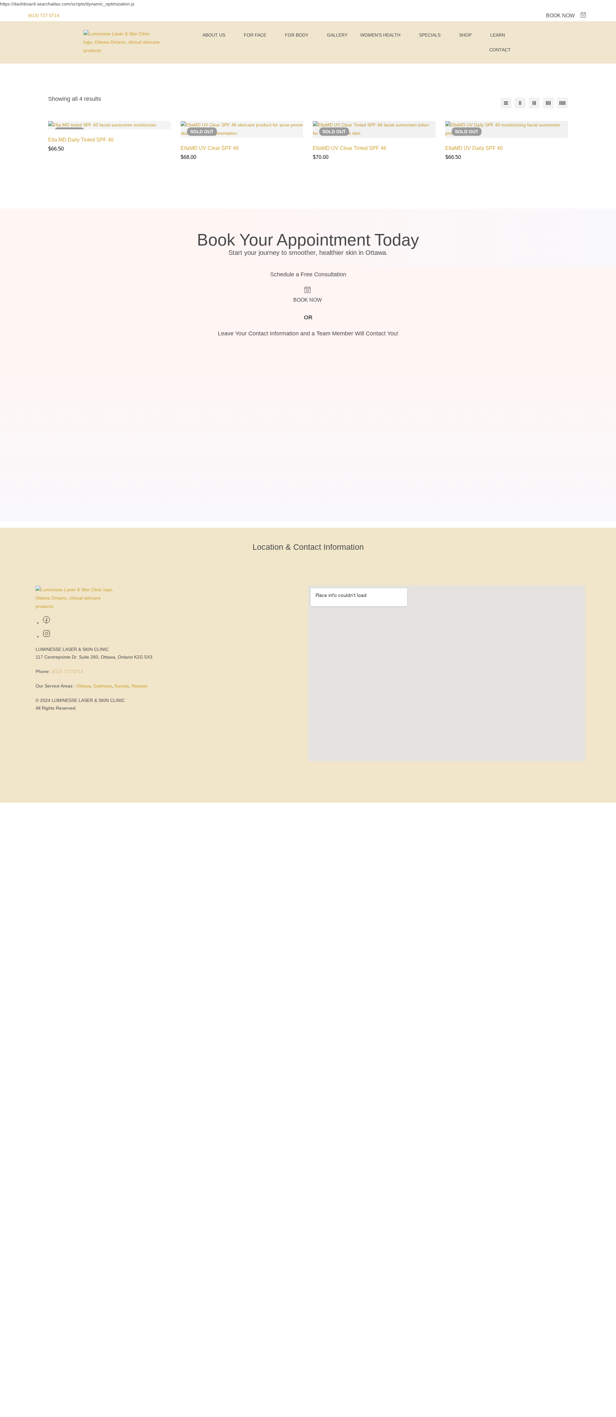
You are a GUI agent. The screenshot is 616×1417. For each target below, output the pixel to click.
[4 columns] (548, 103)
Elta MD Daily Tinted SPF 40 (81, 140)
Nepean (140, 685)
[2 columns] (520, 103)
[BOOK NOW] (583, 15)
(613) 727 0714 (43, 15)
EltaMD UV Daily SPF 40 (474, 148)
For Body (296, 35)
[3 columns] (534, 103)
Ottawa (83, 685)
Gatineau (102, 685)
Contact (500, 49)
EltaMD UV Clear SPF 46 (210, 148)
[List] (506, 103)
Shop (465, 35)
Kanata (122, 685)
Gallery (337, 35)
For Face (255, 35)
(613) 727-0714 (67, 671)
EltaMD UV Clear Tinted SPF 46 (349, 148)
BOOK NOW (560, 15)
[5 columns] (562, 103)
